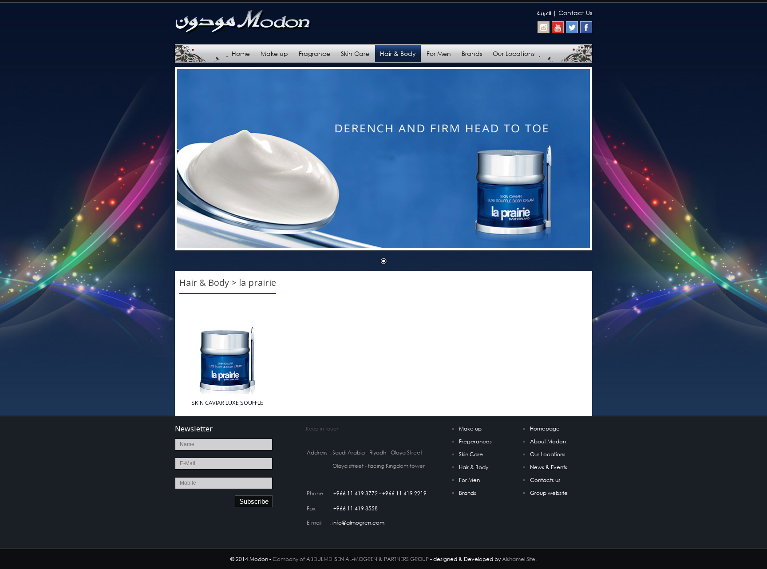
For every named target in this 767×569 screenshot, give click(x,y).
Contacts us (545, 480)
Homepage (545, 428)
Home (241, 53)
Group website (549, 493)
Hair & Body (398, 53)
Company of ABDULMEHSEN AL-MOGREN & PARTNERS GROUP (351, 559)
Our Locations (513, 53)
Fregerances (475, 441)
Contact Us (575, 12)
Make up (274, 53)
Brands (472, 53)
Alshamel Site (518, 559)
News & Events (548, 467)
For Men (439, 53)
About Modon (548, 441)
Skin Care (355, 53)
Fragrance (314, 53)
